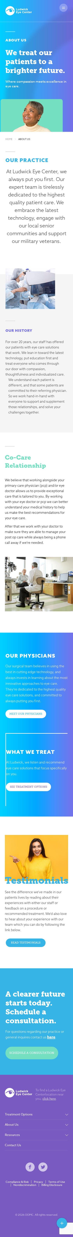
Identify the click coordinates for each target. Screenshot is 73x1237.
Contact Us (13, 1145)
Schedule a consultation (31, 1053)
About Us (24, 139)
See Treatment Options (28, 786)
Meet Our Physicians (25, 713)
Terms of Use (56, 1181)
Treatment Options (19, 1114)
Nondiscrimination (24, 1184)
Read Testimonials (25, 942)
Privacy (38, 1181)
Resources (12, 1135)
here (51, 1037)
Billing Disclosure (51, 1184)
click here (49, 1099)
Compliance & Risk (17, 1181)
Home (8, 139)
